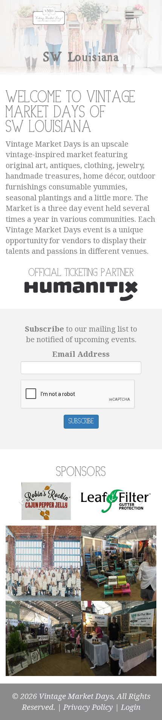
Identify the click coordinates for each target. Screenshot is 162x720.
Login (131, 707)
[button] (21, 501)
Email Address (81, 354)
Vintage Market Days (76, 696)
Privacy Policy (88, 707)
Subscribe (81, 421)
